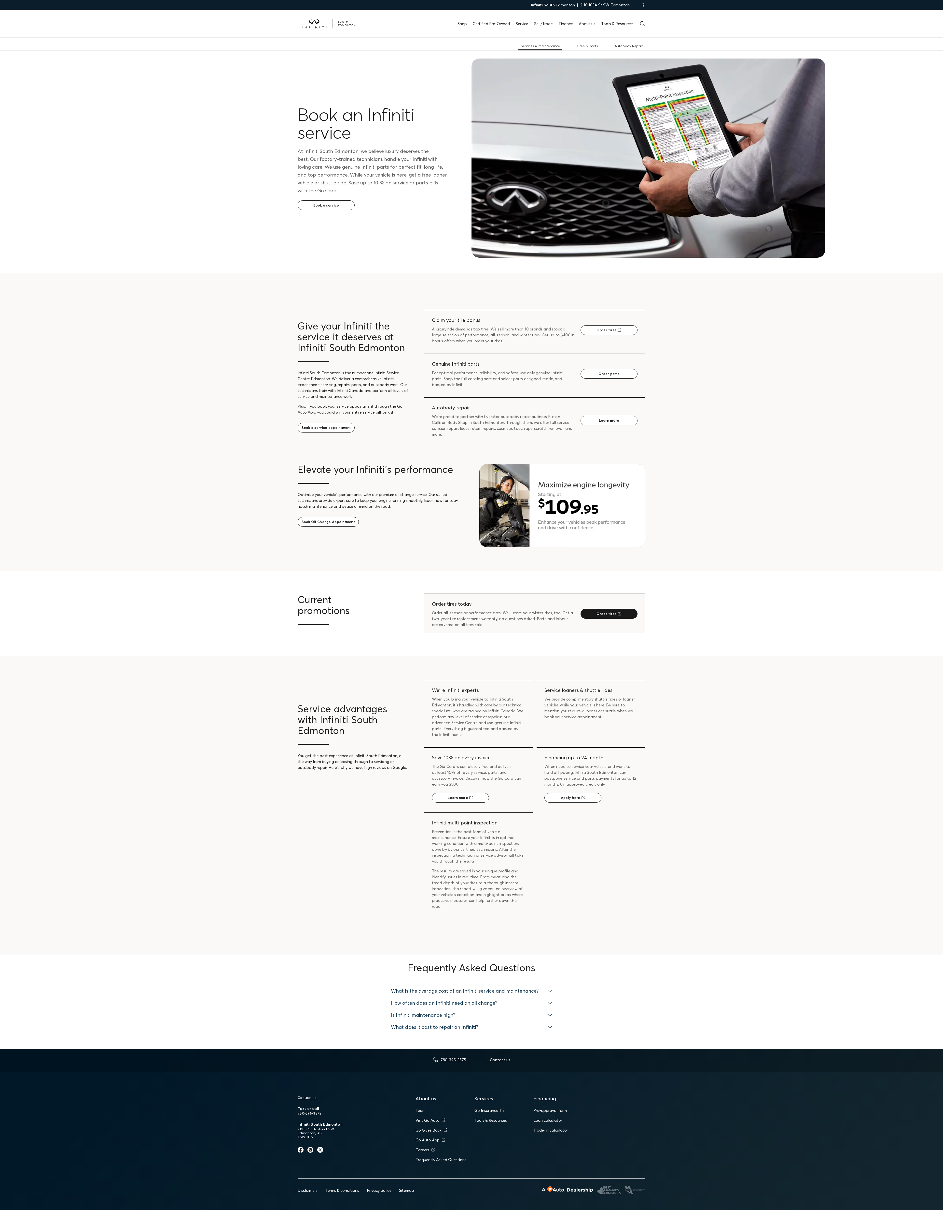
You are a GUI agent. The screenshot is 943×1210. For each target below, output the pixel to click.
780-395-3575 (309, 1113)
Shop (462, 23)
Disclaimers (308, 1190)
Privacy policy (379, 1190)
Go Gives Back (429, 1130)
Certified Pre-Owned (491, 23)
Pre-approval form (550, 1110)
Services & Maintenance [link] (540, 46)
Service (522, 23)
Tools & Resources (617, 23)
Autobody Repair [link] (629, 46)
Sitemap (406, 1190)
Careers (422, 1149)
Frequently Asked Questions (441, 1159)
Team (421, 1110)
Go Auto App (428, 1139)
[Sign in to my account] (643, 5)
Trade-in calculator (550, 1130)
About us (587, 23)
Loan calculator (547, 1120)
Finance (566, 23)
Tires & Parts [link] (587, 46)
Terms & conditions (342, 1190)
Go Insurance (486, 1110)
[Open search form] (642, 24)
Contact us (307, 1097)
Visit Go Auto (428, 1120)
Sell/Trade (543, 23)
